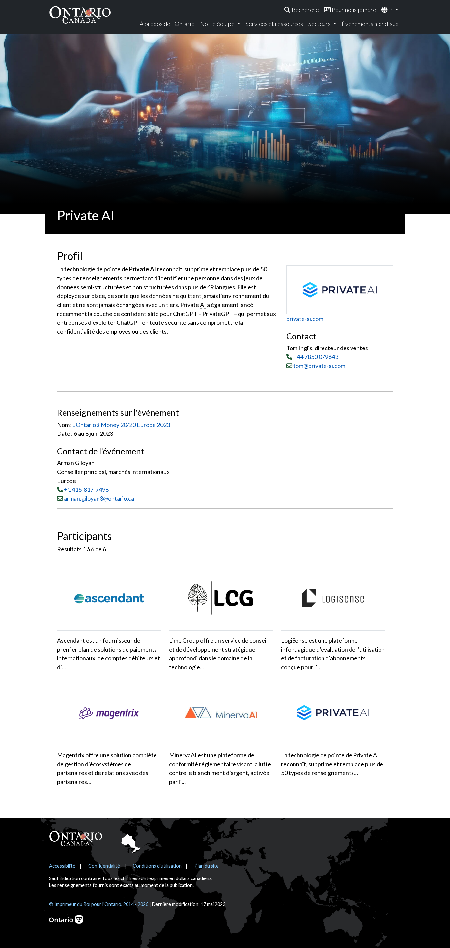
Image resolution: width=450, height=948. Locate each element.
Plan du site (206, 866)
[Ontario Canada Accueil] (80, 15)
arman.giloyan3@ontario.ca (99, 498)
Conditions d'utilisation (157, 866)
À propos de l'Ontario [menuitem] (167, 23)
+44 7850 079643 (315, 356)
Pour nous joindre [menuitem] (353, 9)
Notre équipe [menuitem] (218, 23)
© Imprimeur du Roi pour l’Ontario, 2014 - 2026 (98, 904)
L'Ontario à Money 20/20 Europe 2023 (121, 424)
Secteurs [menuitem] (320, 23)
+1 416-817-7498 (86, 489)
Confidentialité (104, 866)
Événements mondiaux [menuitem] (370, 23)
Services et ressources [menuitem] (274, 23)
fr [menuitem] (390, 9)
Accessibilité (62, 866)
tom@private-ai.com (318, 365)
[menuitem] (302, 10)
